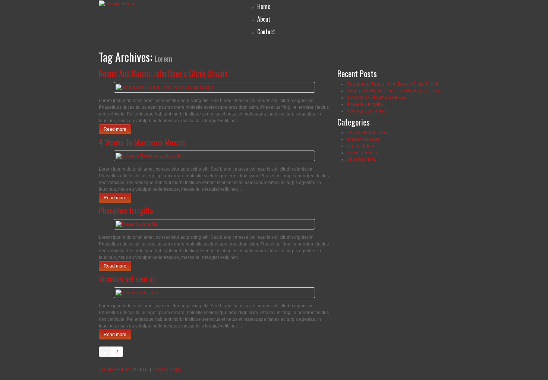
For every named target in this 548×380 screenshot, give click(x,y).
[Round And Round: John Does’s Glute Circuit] (164, 87)
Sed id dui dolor (363, 152)
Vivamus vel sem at (127, 279)
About (263, 19)
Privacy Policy (167, 369)
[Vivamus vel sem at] (138, 292)
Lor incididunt (360, 146)
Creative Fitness (115, 369)
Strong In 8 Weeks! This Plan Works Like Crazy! (395, 91)
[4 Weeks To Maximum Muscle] (149, 155)
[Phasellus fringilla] (137, 224)
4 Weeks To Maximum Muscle (142, 142)
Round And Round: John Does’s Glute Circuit (163, 73)
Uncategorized (362, 159)
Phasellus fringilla (126, 210)
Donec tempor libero (367, 132)
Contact (266, 31)
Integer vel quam (364, 139)
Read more (115, 129)
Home (263, 6)
